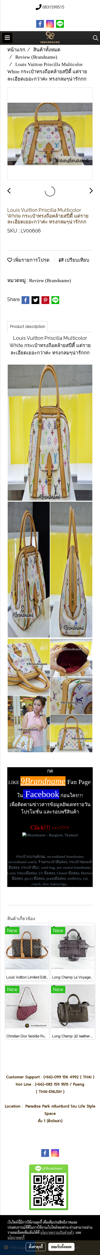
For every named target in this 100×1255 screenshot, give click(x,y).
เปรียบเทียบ (76, 260)
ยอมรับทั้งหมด (61, 1247)
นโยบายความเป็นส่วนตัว (57, 1232)
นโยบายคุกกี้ (16, 1237)
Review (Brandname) (50, 280)
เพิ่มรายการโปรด (31, 260)
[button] (94, 38)
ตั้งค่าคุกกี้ (36, 1247)
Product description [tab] (27, 326)
